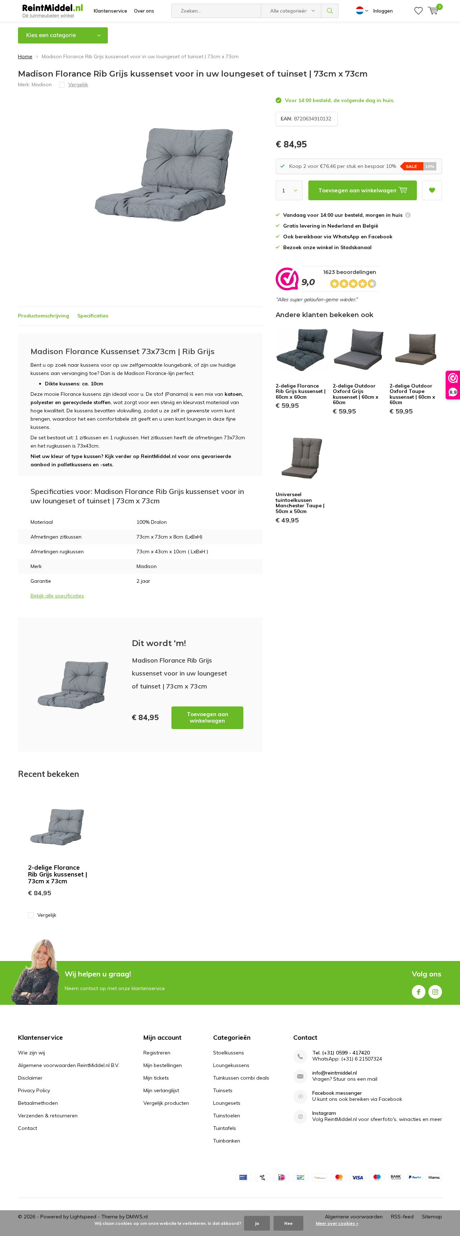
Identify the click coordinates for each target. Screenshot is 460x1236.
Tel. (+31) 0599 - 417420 (341, 1053)
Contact (27, 1128)
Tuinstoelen (226, 1115)
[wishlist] (418, 11)
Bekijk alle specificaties (57, 595)
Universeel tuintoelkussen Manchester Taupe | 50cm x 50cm (300, 502)
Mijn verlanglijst (161, 1090)
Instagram (435, 992)
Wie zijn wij (31, 1052)
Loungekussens (231, 1065)
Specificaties (92, 315)
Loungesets (226, 1103)
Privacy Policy (34, 1090)
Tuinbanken (226, 1140)
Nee (288, 1223)
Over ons (144, 11)
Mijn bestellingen (162, 1065)
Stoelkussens (228, 1052)
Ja (257, 1223)
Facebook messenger (337, 1093)
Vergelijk (46, 915)
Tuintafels (224, 1128)
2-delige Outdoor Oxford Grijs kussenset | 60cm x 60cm (355, 394)
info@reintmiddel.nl (334, 1073)
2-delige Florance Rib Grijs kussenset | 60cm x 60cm (301, 391)
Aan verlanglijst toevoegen (432, 190)
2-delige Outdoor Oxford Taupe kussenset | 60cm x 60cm (412, 394)
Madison (42, 84)
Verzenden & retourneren (48, 1115)
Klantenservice (110, 11)
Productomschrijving (43, 315)
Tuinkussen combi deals (241, 1078)
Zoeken (330, 11)
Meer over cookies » (337, 1223)
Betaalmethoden (38, 1103)
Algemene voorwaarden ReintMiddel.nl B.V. (68, 1065)
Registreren (156, 1052)
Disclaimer (30, 1078)
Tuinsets (223, 1090)
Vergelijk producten (166, 1103)
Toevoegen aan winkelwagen (207, 717)
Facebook (419, 992)
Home (25, 56)
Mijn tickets (156, 1078)
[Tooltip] (408, 216)
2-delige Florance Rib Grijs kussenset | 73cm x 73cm (57, 874)
